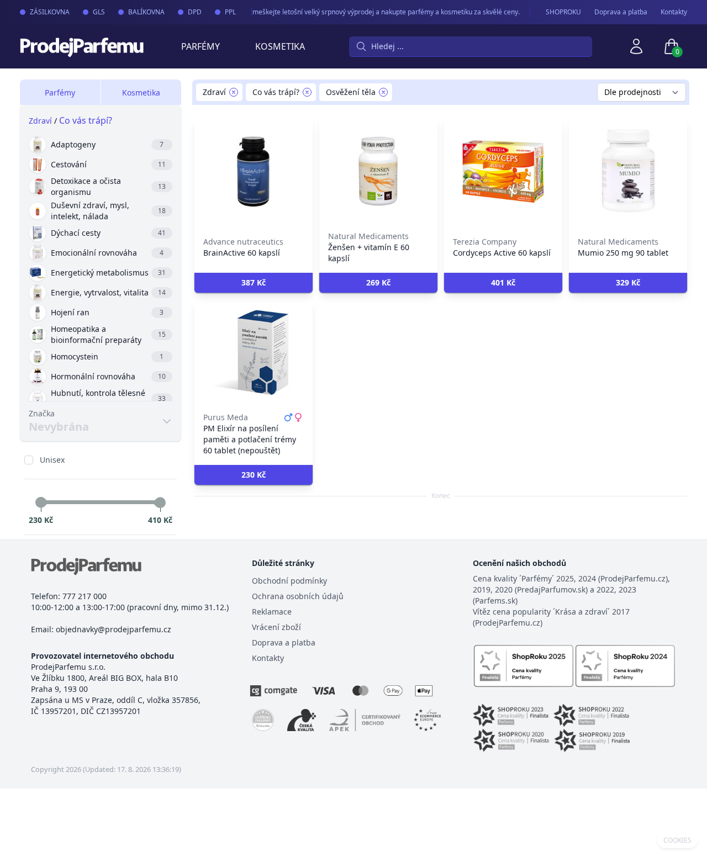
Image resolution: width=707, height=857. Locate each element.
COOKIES (677, 840)
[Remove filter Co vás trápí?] (307, 92)
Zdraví (40, 120)
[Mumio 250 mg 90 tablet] (628, 171)
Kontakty (674, 12)
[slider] (40, 502)
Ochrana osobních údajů (298, 596)
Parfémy (200, 46)
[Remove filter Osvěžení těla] (383, 92)
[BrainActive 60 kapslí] (253, 171)
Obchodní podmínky (289, 580)
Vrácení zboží (276, 627)
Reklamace (272, 611)
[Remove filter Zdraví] (233, 92)
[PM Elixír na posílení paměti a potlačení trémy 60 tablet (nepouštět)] (253, 352)
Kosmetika (280, 46)
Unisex (52, 459)
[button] (253, 283)
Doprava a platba (620, 12)
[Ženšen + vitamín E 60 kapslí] (378, 171)
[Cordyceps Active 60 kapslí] (503, 171)
